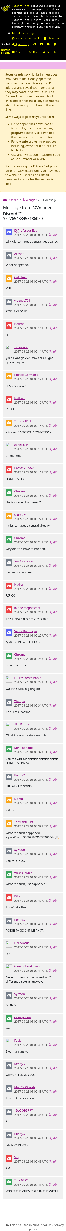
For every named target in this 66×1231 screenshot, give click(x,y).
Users (36, 52)
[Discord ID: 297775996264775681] (9, 702)
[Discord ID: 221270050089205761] (9, 562)
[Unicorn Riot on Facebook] (34, 44)
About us (52, 38)
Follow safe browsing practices (33, 141)
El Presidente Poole (27, 678)
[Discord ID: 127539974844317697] (9, 749)
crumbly (20, 515)
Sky (16, 1157)
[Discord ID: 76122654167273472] (9, 725)
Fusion (18, 1041)
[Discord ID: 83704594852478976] (9, 851)
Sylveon (19, 850)
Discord (12, 200)
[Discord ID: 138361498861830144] (9, 609)
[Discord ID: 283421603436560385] (9, 944)
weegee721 (22, 300)
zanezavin (21, 347)
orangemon (22, 1017)
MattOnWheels (24, 1087)
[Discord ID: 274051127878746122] (9, 1018)
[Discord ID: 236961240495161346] (9, 255)
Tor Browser (23, 159)
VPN (42, 159)
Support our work (26, 38)
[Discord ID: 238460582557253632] (9, 874)
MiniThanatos (23, 748)
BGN (17, 896)
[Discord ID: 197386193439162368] (9, 422)
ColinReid (20, 277)
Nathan (19, 324)
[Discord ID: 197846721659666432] (9, 492)
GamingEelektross (27, 966)
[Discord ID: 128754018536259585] (9, 632)
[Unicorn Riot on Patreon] (55, 44)
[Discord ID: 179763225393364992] (9, 1181)
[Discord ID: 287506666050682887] (9, 348)
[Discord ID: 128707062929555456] (9, 302)
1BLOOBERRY (23, 1110)
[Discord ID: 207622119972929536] (9, 1088)
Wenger (31, 200)
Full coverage (24, 33)
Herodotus (21, 943)
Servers (20, 52)
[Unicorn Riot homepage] (5, 8)
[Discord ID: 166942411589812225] (9, 232)
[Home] (5, 51)
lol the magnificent (27, 608)
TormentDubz (24, 421)
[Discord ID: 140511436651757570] (9, 967)
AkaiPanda (21, 724)
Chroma (19, 491)
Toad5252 (21, 1180)
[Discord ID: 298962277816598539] (9, 897)
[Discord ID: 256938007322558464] (9, 469)
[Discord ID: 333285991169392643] (9, 376)
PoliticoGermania (26, 375)
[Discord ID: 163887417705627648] (9, 800)
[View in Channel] (50, 235)
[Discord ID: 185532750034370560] (9, 1042)
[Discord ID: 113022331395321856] (9, 1112)
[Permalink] (55, 235)
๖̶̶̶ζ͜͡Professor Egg (25, 231)
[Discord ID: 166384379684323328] (9, 516)
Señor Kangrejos (25, 631)
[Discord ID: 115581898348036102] (9, 679)
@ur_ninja (21, 44)
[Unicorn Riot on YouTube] (48, 44)
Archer (19, 254)
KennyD (19, 775)
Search (50, 52)
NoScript (17, 150)
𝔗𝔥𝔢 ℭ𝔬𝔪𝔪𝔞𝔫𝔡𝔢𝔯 (23, 561)
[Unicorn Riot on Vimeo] (41, 44)
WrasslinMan (23, 873)
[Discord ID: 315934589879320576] (9, 776)
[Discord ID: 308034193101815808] (9, 278)
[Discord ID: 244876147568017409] (9, 1158)
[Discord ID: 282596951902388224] (9, 325)
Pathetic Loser (24, 468)
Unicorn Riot (21, 6)
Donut (18, 799)
